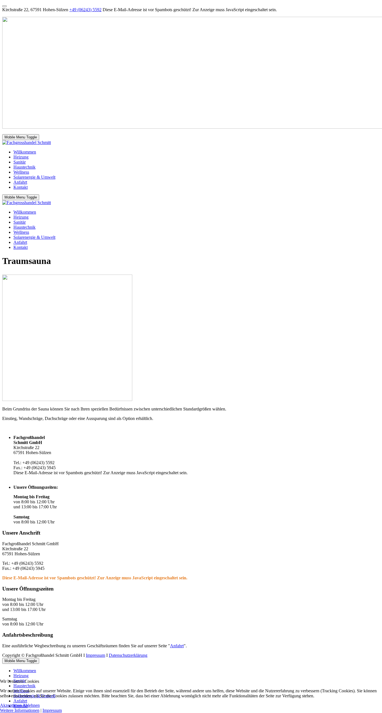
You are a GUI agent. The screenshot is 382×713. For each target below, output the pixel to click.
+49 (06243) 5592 (85, 9)
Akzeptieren (11, 705)
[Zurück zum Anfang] (4, 6)
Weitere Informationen (19, 710)
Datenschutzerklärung (128, 655)
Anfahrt (177, 645)
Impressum (95, 655)
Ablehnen (31, 705)
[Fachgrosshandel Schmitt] (26, 142)
